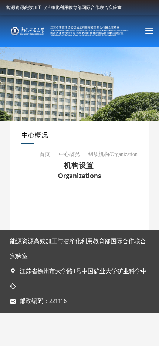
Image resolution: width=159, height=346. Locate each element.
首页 (45, 154)
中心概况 (69, 154)
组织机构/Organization (113, 154)
